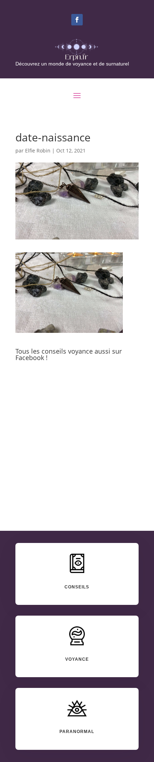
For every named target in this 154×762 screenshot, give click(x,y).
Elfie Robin (37, 150)
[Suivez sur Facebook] (77, 19)
